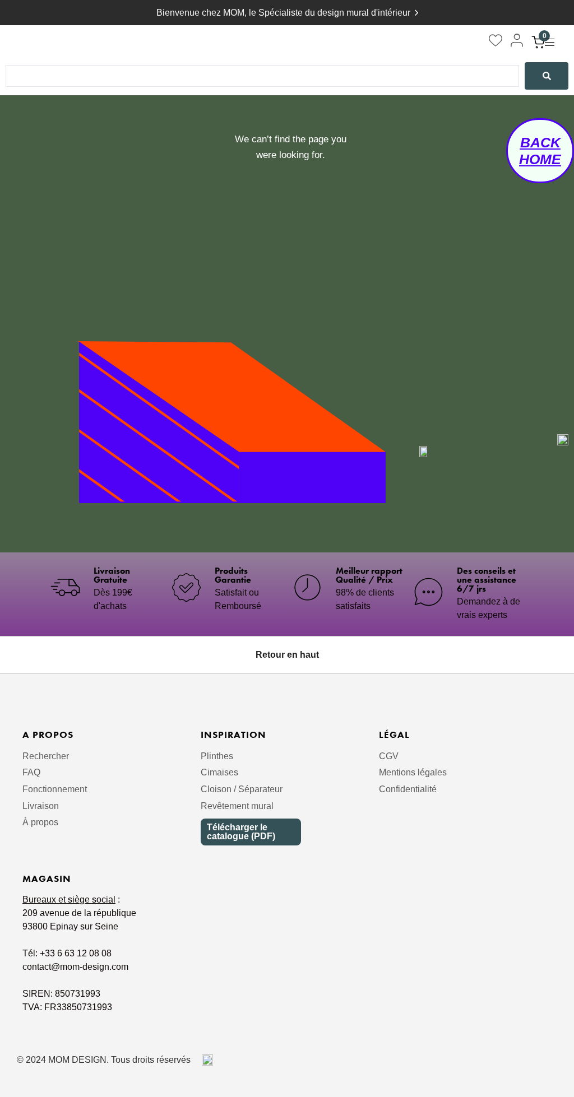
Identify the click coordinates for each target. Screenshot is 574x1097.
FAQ (31, 772)
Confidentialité (408, 789)
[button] (554, 42)
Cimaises (219, 772)
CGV (389, 756)
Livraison (40, 806)
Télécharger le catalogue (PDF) (241, 831)
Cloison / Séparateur (242, 789)
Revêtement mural (237, 806)
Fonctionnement (54, 789)
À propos (40, 822)
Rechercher (45, 756)
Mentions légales (413, 772)
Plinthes (217, 756)
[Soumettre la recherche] (546, 76)
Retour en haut (287, 654)
